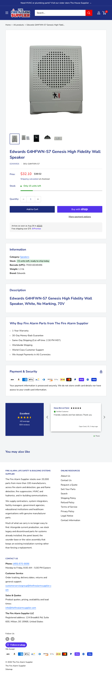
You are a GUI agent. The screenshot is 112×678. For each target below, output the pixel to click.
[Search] (89, 13)
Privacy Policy (67, 511)
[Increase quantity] (38, 199)
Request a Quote (69, 484)
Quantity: (14, 199)
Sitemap (8, 669)
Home (8, 25)
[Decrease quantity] (23, 199)
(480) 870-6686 (21, 563)
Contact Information (70, 520)
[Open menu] (6, 13)
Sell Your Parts (68, 489)
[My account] (98, 12)
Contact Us (66, 480)
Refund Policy (67, 502)
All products (18, 25)
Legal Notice (67, 515)
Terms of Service (69, 506)
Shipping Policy (68, 498)
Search (64, 493)
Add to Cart (32, 209)
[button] (47, 417)
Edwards (14, 163)
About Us (65, 475)
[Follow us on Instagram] (12, 639)
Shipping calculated (29, 179)
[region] (76, 417)
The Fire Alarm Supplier (15, 665)
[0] (104, 13)
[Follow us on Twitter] (7, 639)
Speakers (24, 256)
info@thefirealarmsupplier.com (20, 607)
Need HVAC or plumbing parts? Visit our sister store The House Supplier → (56, 3)
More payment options (80, 216)
